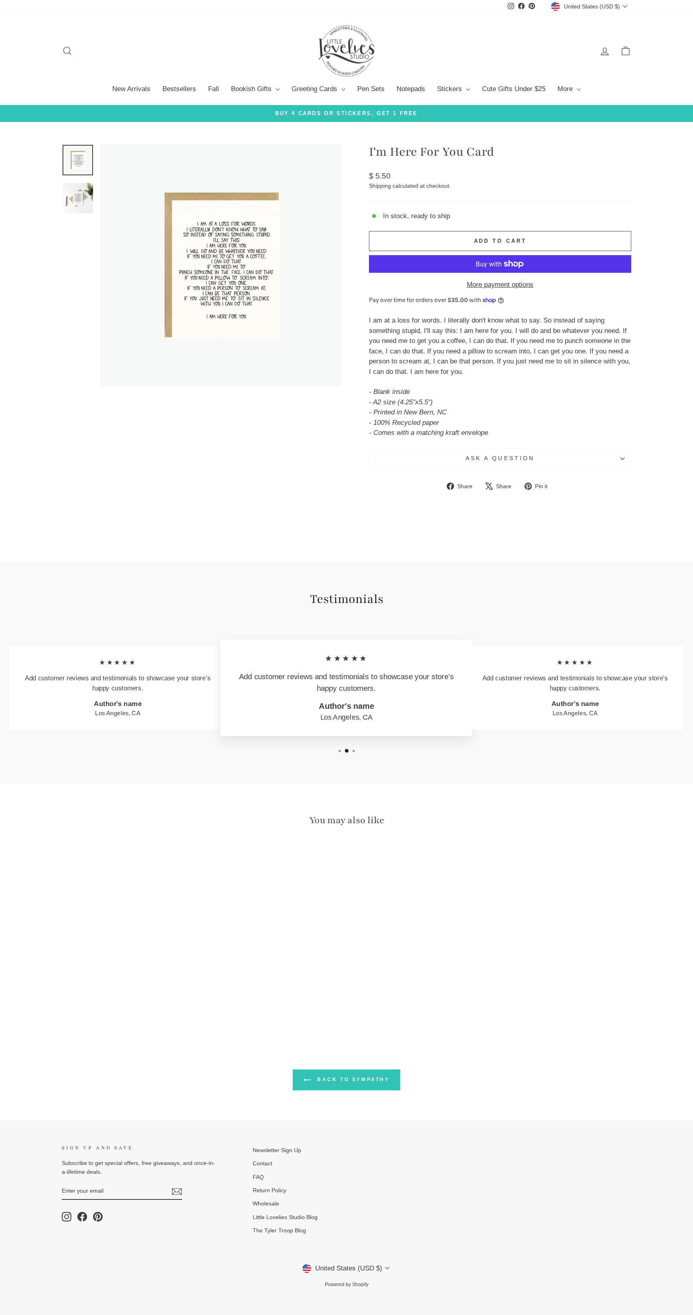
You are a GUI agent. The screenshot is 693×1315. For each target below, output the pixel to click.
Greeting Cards (315, 89)
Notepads (411, 89)
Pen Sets (371, 89)
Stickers (450, 89)
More (566, 89)
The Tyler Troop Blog (279, 1230)
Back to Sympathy (351, 1079)
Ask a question (500, 458)
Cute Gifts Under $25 (513, 89)
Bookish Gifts (252, 89)
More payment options (500, 284)
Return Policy (269, 1190)
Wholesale (266, 1203)
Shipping (380, 186)
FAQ (258, 1177)
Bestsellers (179, 89)
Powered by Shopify (347, 1284)
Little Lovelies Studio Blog (285, 1217)
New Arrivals (131, 89)
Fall (213, 89)
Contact (262, 1163)
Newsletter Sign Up (277, 1150)
